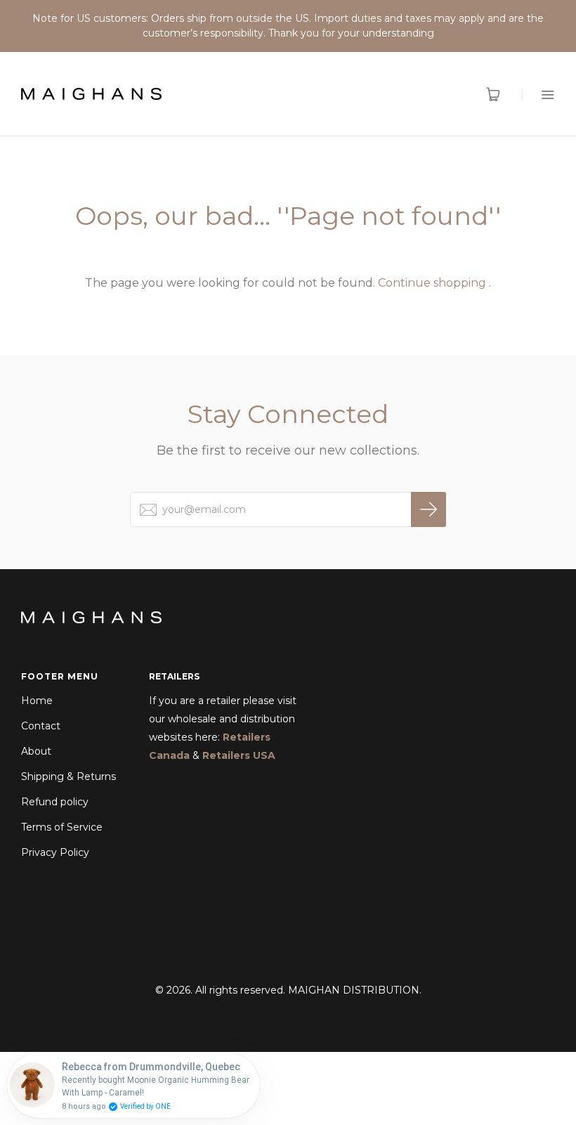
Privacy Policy (55, 852)
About (36, 751)
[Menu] (538, 94)
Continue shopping (432, 283)
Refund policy (55, 801)
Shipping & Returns (68, 776)
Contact (40, 726)
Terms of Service (62, 827)
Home (37, 700)
